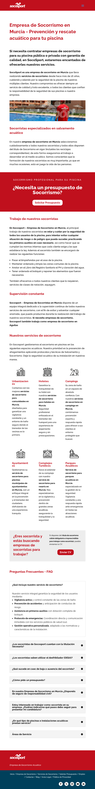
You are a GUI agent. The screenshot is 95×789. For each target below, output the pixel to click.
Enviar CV (65, 552)
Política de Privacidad (62, 777)
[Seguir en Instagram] (72, 784)
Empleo (82, 774)
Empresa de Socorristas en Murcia (43, 302)
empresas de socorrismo (61, 51)
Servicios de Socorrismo (47, 774)
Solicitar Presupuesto (47, 202)
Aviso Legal (46, 777)
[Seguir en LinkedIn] (83, 784)
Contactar (30, 777)
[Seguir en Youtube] (78, 784)
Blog (38, 777)
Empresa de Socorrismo (21, 765)
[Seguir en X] (66, 784)
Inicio (12, 774)
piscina (41, 235)
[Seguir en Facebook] (61, 784)
